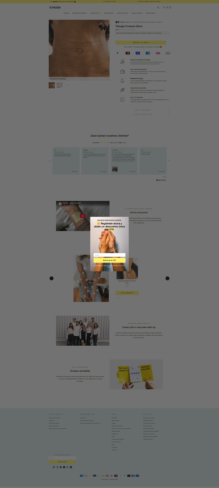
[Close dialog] (127, 218)
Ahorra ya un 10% (109, 260)
